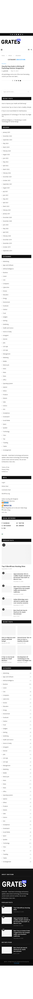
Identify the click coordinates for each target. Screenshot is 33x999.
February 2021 (7, 210)
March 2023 (6, 147)
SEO (4, 409)
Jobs (4, 343)
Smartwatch (6, 416)
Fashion (5, 309)
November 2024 (7, 136)
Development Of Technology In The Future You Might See (24, 658)
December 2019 (7, 239)
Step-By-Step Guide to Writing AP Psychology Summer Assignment (13, 67)
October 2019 (6, 247)
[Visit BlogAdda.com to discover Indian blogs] (14, 508)
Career (5, 276)
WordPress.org (6, 493)
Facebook (5, 306)
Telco (4, 435)
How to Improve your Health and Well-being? (14, 103)
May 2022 (5, 162)
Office (4, 380)
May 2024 (5, 143)
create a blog (4, 512)
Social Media (6, 420)
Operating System (8, 383)
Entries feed (5, 486)
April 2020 (5, 232)
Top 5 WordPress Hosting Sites (13, 566)
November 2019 (7, 243)
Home (3, 55)
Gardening (6, 324)
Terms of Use (5, 467)
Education (4, 63)
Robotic (5, 398)
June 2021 (5, 195)
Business (5, 272)
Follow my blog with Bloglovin (10, 499)
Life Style (5, 346)
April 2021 (5, 202)
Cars (4, 280)
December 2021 (7, 177)
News (4, 368)
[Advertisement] (16, 16)
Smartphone (6, 413)
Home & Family (7, 331)
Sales (4, 402)
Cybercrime (6, 287)
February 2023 (7, 151)
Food (4, 313)
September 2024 (7, 140)
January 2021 (6, 213)
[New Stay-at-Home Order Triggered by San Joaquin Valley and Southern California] (7, 589)
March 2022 (6, 169)
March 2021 (6, 206)
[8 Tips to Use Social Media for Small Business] (9, 650)
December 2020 (7, 217)
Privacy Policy (5, 469)
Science (5, 405)
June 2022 (5, 158)
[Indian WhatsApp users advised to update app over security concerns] (7, 601)
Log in (3, 482)
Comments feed (6, 490)
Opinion (5, 387)
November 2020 (7, 221)
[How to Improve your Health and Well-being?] (9, 630)
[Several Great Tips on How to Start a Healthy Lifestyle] (24, 630)
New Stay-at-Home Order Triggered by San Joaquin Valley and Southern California (22, 589)
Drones (5, 291)
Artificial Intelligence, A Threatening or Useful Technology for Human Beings (14, 120)
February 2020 (7, 236)
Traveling (5, 442)
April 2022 (5, 165)
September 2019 (7, 250)
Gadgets (5, 317)
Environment (6, 302)
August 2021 (6, 188)
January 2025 (6, 132)
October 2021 (6, 180)
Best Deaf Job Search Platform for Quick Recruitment (20, 612)
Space (4, 424)
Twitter (5, 446)
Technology (6, 431)
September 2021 (7, 184)
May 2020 (5, 228)
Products (5, 394)
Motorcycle (6, 365)
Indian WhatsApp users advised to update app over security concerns (21, 601)
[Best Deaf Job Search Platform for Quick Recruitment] (7, 612)
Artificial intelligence (8, 269)
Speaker (5, 428)
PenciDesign (16, 963)
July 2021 (5, 191)
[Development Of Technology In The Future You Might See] (24, 650)
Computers (6, 283)
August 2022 (6, 154)
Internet (5, 339)
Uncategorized (7, 450)
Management (6, 354)
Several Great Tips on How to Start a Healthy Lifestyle (16, 107)
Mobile (5, 361)
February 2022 (7, 173)
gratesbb (5, 71)
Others (10, 55)
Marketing (5, 357)
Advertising (6, 261)
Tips (4, 439)
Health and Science (8, 328)
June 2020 (5, 225)
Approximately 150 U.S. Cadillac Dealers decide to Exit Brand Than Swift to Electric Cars (22, 576)
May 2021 (5, 199)
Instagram (6, 335)
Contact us (5, 471)
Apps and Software (8, 265)
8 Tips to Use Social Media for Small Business (14, 111)
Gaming (5, 320)
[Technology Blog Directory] (5, 503)
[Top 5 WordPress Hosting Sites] (16, 554)
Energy (5, 298)
